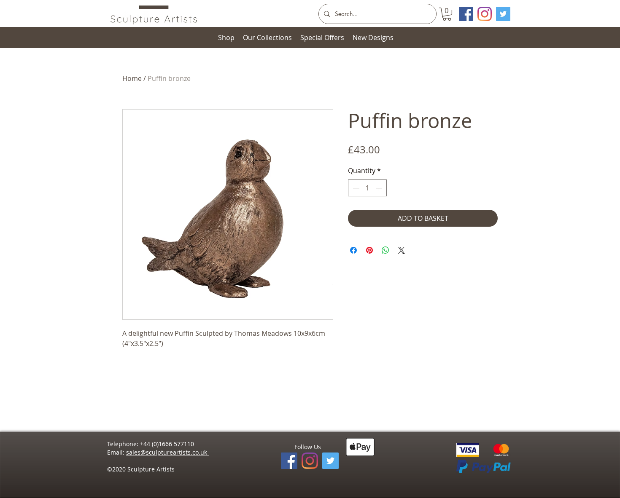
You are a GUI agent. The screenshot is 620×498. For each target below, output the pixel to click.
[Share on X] (401, 250)
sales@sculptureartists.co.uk (167, 452)
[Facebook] (289, 460)
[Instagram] (484, 14)
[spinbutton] (367, 188)
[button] (447, 14)
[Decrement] (355, 188)
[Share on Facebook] (353, 250)
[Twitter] (503, 14)
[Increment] (379, 188)
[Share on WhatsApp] (385, 250)
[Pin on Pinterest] (369, 250)
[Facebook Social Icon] (466, 14)
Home (132, 78)
